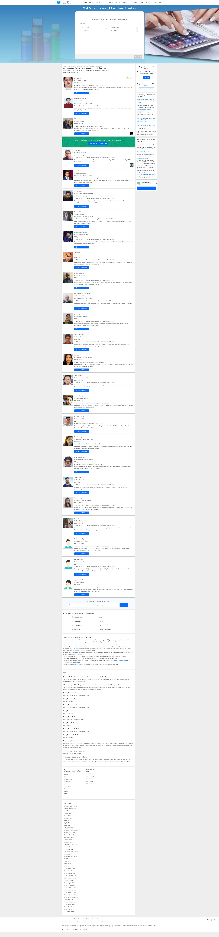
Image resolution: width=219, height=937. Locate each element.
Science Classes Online (70, 902)
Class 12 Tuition (85, 28)
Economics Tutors (68, 849)
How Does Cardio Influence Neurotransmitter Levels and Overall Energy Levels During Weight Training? (146, 174)
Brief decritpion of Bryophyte (144, 165)
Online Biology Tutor (69, 885)
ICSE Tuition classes (69, 911)
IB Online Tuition (68, 900)
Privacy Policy (86, 919)
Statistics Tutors (68, 847)
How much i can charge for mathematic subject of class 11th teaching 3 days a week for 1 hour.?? (146, 120)
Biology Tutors (68, 816)
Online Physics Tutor (69, 873)
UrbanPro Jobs (95, 919)
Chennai (71, 922)
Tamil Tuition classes (69, 837)
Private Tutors (67, 861)
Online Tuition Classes (70, 868)
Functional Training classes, (110, 762)
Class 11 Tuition (115, 28)
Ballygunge (126, 660)
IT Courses (133, 2)
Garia (65, 789)
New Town (80, 650)
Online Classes (87, 2)
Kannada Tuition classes (70, 835)
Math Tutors (67, 811)
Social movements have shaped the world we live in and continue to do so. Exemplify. (146, 101)
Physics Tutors (67, 813)
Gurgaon (109, 922)
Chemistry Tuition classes (70, 806)
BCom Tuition (110, 178)
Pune (97, 922)
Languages (108, 2)
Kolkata (102, 922)
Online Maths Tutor (69, 871)
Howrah (75, 650)
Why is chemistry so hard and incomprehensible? (144, 110)
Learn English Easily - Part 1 (143, 151)
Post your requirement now (98, 143)
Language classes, (88, 759)
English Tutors (67, 823)
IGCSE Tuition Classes (70, 878)
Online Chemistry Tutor (70, 876)
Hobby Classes (120, 2)
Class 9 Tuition (115, 31)
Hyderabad (83, 922)
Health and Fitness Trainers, (75, 762)
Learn (102, 919)
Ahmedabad (116, 922)
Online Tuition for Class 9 (70, 890)
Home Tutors (67, 820)
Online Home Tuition (69, 904)
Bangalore (64, 922)
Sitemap (108, 919)
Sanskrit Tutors (68, 840)
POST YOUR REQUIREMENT (146, 188)
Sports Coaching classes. (124, 762)
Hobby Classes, (87, 762)
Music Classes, (116, 759)
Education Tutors (68, 842)
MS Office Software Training (103, 464)
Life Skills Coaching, (97, 762)
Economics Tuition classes (71, 852)
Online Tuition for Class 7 (70, 895)
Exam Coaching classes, (105, 759)
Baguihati (67, 662)
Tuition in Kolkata (71, 66)
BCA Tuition (84, 34)
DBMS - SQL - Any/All (142, 158)
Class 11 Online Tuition (70, 888)
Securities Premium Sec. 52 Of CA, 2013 (145, 144)
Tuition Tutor (67, 864)
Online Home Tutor (69, 907)
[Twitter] (214, 920)
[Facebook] (208, 920)
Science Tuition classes (70, 808)
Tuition (98, 2)
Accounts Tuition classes (70, 856)
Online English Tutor (69, 883)
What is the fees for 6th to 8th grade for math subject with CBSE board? (146, 126)
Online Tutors (67, 866)
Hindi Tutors (67, 825)
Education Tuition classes (70, 844)
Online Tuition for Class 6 (70, 892)
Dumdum (66, 791)
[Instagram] (211, 920)
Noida (123, 922)
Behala (65, 796)
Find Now (146, 77)
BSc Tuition (98, 106)
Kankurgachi (76, 662)
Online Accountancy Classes (71, 897)
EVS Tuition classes (69, 828)
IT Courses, (96, 759)
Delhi (77, 922)
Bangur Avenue (118, 660)
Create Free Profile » (146, 89)
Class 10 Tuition (85, 31)
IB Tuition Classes (68, 880)
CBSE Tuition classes (69, 859)
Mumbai (91, 922)
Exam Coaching (145, 2)
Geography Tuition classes (71, 830)
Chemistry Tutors (68, 818)
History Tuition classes (70, 832)
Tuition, (80, 759)
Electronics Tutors (68, 854)
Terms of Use (77, 919)
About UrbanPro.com (66, 919)
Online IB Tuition (68, 909)
